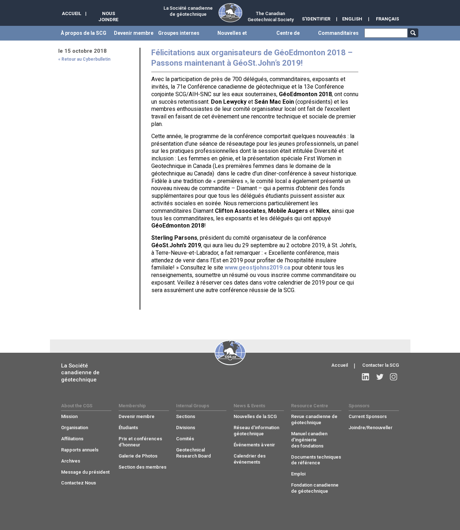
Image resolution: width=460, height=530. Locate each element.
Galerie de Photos (138, 456)
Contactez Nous (78, 483)
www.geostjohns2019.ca (257, 267)
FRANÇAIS (387, 19)
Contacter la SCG (380, 365)
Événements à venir (254, 444)
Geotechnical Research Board (193, 453)
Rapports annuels (79, 449)
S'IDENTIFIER (316, 19)
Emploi (298, 474)
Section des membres (142, 467)
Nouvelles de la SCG (255, 416)
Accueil (339, 365)
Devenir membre (137, 416)
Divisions (185, 427)
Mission (69, 416)
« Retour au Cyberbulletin (84, 59)
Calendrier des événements (250, 459)
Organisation (74, 427)
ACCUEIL (71, 13)
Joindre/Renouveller (370, 427)
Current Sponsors (368, 416)
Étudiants (128, 427)
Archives (70, 461)
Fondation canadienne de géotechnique (315, 488)
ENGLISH (352, 19)
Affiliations (72, 438)
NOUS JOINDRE (108, 16)
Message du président (85, 472)
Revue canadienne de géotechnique (314, 419)
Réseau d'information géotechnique (256, 430)
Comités (185, 438)
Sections (185, 416)
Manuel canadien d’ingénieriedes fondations (309, 440)
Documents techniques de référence (316, 460)
